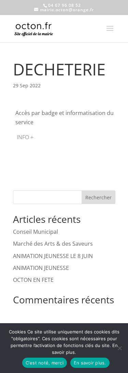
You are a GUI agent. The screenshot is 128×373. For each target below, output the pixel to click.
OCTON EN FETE (33, 280)
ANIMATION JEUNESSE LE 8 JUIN (53, 256)
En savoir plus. (90, 362)
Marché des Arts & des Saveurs (53, 243)
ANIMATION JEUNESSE (41, 268)
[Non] (119, 348)
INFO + (25, 137)
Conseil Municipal (35, 231)
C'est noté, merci (44, 362)
